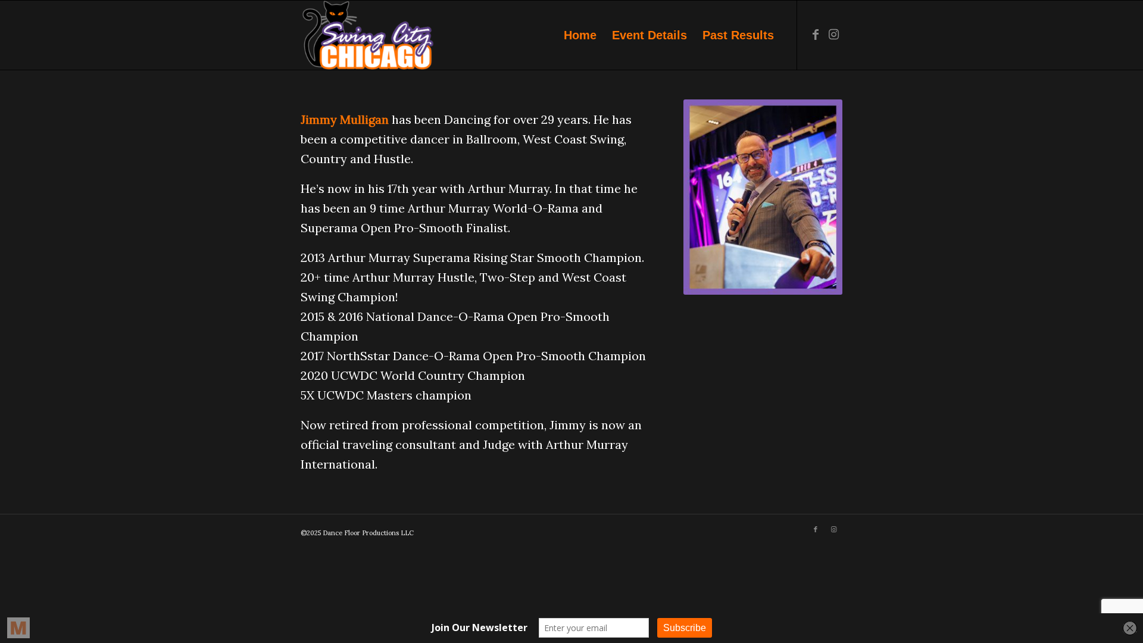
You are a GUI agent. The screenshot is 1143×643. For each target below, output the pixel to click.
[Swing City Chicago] (368, 35)
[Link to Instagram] (833, 34)
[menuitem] (580, 35)
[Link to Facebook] (816, 34)
